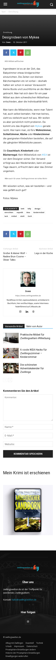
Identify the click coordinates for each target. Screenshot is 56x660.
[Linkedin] (28, 312)
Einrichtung (13, 11)
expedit (20, 212)
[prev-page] (5, 380)
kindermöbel (38, 212)
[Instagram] (21, 312)
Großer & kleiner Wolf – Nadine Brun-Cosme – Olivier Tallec (15, 256)
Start (4, 11)
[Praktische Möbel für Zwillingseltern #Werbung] (11, 338)
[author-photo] (28, 286)
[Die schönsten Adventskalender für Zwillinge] (11, 368)
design (37, 208)
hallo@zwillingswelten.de (24, 599)
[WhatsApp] (28, 52)
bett (22, 208)
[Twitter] (13, 52)
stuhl (22, 216)
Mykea (38, 125)
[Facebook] (6, 52)
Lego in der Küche (44, 253)
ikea (28, 212)
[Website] (34, 312)
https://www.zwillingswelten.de (28, 296)
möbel (14, 216)
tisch (30, 216)
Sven (8, 42)
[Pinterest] (20, 52)
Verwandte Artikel (14, 326)
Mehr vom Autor (34, 326)
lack (6, 216)
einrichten (9, 212)
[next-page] (10, 380)
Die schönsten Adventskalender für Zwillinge (32, 368)
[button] (21, 649)
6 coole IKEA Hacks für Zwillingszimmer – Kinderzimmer (33, 353)
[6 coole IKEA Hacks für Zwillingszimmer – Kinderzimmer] (11, 353)
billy (29, 208)
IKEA (44, 154)
